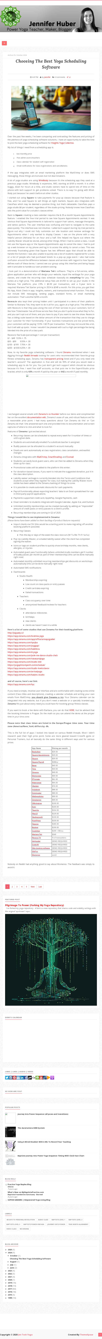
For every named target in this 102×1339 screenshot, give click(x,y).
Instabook (36, 790)
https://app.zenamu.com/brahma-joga (26, 636)
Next (33, 886)
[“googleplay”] (48, 1077)
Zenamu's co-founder (49, 414)
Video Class (11, 1229)
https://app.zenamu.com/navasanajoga (26, 658)
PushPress (36, 821)
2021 (10, 1277)
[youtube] (41, 1077)
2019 (10, 1283)
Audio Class (43, 1220)
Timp (34, 769)
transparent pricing (53, 358)
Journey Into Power (56, 1224)
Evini (34, 807)
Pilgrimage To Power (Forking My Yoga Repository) (34, 905)
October (14, 1256)
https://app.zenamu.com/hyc (21, 684)
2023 (10, 1271)
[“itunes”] (52, 1077)
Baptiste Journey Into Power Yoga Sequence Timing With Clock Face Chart (51, 1156)
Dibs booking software (41, 848)
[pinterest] (14, 1077)
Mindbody (43, 180)
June (12, 1268)
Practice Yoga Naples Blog (19, 1184)
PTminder (36, 779)
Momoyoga (36, 776)
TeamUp (35, 810)
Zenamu (67, 352)
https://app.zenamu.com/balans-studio (26, 674)
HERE (71, 710)
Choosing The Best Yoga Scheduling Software (30, 1259)
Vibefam (35, 786)
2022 (10, 1274)
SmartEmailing (55, 457)
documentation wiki (36, 417)
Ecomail (70, 457)
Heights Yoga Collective (62, 143)
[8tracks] (45, 1077)
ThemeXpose (86, 1334)
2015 (10, 1295)
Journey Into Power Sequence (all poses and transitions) (43, 1114)
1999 (10, 1298)
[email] (18, 1077)
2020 (10, 1280)
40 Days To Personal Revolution (20, 1220)
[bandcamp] (30, 1077)
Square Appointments (40, 755)
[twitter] (7, 1077)
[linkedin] (22, 1077)
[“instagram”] (11, 1077)
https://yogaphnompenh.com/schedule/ (26, 665)
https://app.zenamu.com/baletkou (24, 649)
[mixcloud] (33, 1077)
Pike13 (35, 814)
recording (24, 1229)
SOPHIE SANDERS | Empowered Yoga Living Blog (29, 1200)
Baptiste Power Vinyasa (34, 1224)
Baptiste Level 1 (58, 1220)
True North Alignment (78, 1224)
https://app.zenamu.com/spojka (23, 642)
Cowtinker (36, 831)
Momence (36, 855)
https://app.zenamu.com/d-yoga (23, 652)
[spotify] (37, 1077)
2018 (10, 1286)
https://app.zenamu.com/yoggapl (23, 645)
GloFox (35, 851)
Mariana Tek (37, 834)
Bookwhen (36, 752)
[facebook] (25, 1077)
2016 (10, 1292)
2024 (10, 1253)
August (13, 1262)
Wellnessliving (37, 796)
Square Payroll (38, 762)
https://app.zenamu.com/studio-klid (24, 661)
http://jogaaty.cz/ (16, 632)
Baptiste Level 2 (75, 1220)
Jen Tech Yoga (25, 1334)
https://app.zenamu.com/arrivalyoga (25, 671)
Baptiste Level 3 (13, 1224)
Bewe (34, 766)
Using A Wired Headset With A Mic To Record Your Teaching (44, 1142)
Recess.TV (36, 838)
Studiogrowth (37, 817)
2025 (10, 1250)
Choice (10, 1187)
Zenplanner (36, 800)
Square (35, 759)
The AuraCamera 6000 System (31, 1128)
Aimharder (36, 841)
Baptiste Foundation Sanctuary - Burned (25, 1194)
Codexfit (35, 845)
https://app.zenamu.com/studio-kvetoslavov (28, 668)
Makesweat (36, 783)
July (12, 1265)
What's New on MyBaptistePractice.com (26, 1192)
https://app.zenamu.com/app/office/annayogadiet (31, 639)
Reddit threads (31, 355)
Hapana (35, 824)
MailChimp (42, 457)
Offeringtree (37, 803)
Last (40, 886)
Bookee (35, 827)
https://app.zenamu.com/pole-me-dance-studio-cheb (33, 655)
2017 (10, 1289)
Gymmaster (36, 793)
